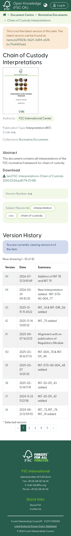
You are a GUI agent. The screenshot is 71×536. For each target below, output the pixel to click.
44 (6, 289)
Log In (62, 5)
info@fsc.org (39, 485)
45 (6, 276)
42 (6, 320)
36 (6, 409)
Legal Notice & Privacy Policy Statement (35, 526)
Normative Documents (53, 15)
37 (6, 396)
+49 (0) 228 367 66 (39, 489)
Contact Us (35, 509)
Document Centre (22, 15)
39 (6, 365)
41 (6, 334)
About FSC (35, 505)
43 (6, 307)
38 (6, 383)
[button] (45, 5)
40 (7, 352)
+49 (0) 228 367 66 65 (38, 481)
